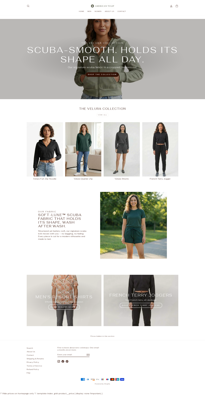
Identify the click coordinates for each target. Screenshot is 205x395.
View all (102, 115)
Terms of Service (34, 366)
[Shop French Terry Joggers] (141, 300)
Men (89, 11)
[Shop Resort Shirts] (64, 300)
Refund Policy (33, 369)
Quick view (45, 174)
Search (30, 348)
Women (98, 11)
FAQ (28, 373)
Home (81, 11)
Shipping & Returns (35, 359)
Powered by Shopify (102, 384)
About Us (109, 11)
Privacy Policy (33, 362)
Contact (121, 11)
